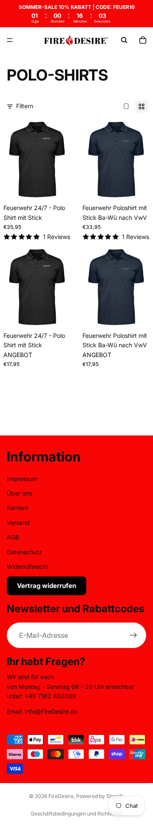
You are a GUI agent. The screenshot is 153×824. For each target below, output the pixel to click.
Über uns (19, 493)
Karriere (17, 508)
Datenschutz (24, 552)
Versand (18, 522)
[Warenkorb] (142, 40)
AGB (13, 537)
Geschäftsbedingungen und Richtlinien (76, 813)
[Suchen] (124, 40)
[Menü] (10, 40)
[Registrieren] (133, 636)
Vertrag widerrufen (46, 586)
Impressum (22, 478)
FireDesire (61, 796)
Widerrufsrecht (27, 566)
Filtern (24, 105)
